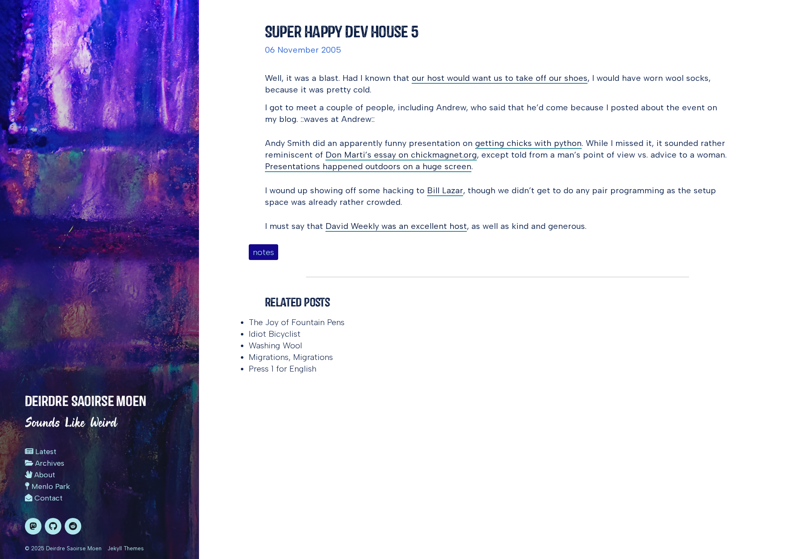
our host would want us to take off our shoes (499, 78)
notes (263, 252)
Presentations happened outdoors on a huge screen (368, 166)
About (43, 474)
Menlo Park (49, 486)
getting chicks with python (528, 143)
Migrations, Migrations (291, 357)
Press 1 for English (282, 369)
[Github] (53, 526)
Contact (47, 498)
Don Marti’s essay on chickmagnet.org (401, 155)
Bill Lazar (445, 190)
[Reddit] (73, 526)
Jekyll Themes (125, 548)
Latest (44, 451)
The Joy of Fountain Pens (297, 322)
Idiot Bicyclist (275, 334)
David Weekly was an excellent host (396, 226)
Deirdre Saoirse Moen (85, 401)
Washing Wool (275, 345)
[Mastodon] (33, 526)
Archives (48, 463)
